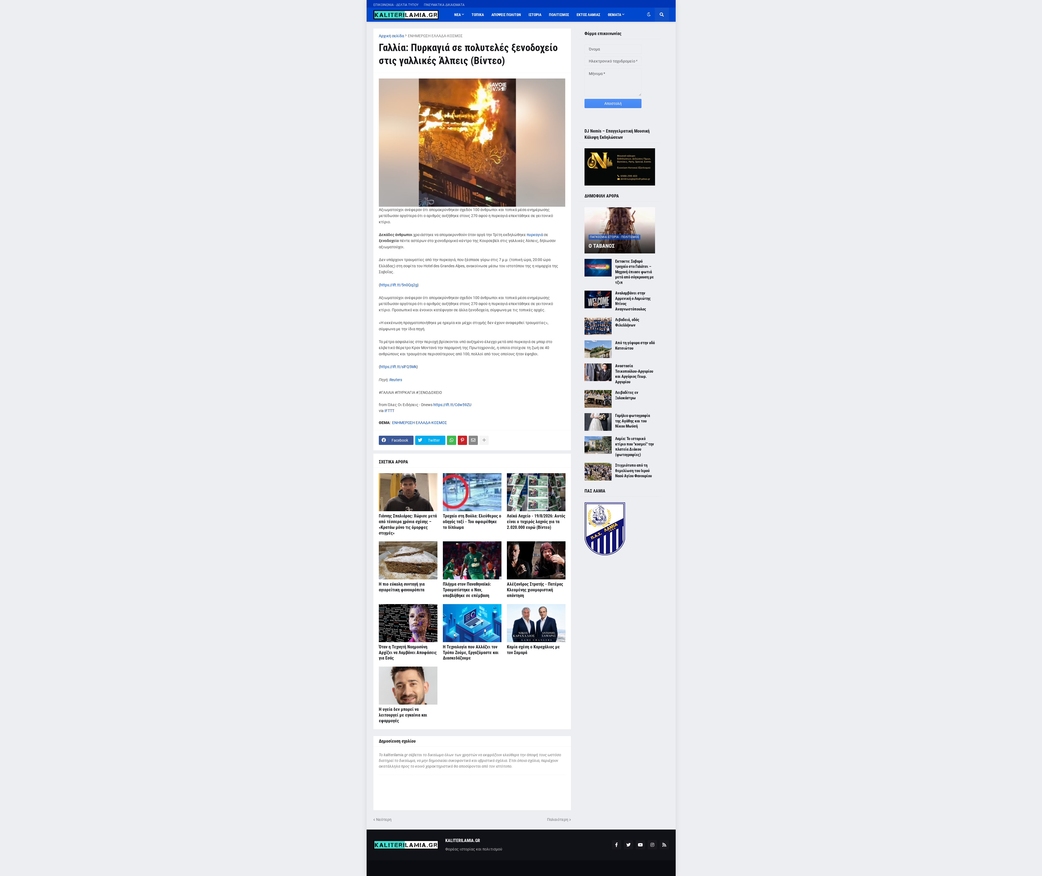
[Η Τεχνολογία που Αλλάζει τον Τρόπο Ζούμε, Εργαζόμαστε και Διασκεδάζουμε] (472, 623)
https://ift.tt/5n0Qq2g (398, 285)
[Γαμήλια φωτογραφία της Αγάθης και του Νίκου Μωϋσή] (598, 422)
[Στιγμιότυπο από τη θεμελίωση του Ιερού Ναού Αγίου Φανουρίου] (598, 472)
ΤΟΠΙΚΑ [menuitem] (478, 14)
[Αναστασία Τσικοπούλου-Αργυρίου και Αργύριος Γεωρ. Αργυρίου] (598, 372)
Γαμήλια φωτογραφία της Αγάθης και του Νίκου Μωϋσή (632, 421)
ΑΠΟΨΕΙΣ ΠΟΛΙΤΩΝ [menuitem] (506, 14)
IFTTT (389, 411)
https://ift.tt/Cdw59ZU (452, 405)
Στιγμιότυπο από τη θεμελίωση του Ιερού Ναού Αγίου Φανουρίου (633, 470)
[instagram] (652, 844)
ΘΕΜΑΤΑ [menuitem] (614, 14)
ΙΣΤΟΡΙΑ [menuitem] (535, 14)
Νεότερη (384, 819)
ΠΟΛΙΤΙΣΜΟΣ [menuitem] (559, 14)
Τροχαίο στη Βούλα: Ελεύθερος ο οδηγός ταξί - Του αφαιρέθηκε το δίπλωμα (472, 521)
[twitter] (628, 844)
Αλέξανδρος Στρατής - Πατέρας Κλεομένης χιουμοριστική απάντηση (535, 590)
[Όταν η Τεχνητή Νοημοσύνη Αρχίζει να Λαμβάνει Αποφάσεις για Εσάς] (408, 623)
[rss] (664, 844)
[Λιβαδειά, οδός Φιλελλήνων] (598, 326)
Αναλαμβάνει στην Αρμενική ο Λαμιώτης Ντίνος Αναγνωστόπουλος (633, 301)
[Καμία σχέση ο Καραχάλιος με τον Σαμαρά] (536, 623)
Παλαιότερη (557, 819)
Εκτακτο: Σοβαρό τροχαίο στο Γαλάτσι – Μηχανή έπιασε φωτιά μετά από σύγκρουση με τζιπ (634, 272)
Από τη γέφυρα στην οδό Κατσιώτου (635, 345)
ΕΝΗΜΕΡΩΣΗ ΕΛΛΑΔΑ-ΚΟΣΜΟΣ (435, 36)
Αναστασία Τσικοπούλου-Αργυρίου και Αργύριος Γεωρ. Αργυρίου (634, 373)
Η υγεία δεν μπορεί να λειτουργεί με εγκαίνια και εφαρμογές (403, 715)
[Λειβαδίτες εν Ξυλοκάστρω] (598, 399)
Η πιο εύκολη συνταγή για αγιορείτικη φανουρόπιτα (402, 587)
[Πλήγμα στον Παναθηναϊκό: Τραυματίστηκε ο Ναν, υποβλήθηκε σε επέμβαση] (472, 560)
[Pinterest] (462, 440)
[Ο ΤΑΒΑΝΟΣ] (619, 230)
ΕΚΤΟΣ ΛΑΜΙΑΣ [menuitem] (588, 14)
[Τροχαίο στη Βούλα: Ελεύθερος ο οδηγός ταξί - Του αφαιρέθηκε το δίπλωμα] (472, 492)
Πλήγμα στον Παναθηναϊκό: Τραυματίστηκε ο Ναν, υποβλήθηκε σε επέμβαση (467, 590)
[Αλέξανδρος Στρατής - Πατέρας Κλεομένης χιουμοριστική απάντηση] (536, 560)
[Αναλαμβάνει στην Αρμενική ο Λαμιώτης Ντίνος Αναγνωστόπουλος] (598, 299)
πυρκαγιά (535, 235)
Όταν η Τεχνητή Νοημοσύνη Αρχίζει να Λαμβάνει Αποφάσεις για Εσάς (408, 652)
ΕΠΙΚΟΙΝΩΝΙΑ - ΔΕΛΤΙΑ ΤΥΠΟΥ (395, 5)
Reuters (395, 380)
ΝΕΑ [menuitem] (457, 14)
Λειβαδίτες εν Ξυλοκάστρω (626, 395)
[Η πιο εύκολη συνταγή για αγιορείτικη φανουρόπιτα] (408, 560)
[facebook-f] (616, 844)
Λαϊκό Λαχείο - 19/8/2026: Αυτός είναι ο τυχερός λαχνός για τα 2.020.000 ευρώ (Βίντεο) (536, 521)
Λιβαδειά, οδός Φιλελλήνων (627, 322)
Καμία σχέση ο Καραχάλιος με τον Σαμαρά (533, 649)
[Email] (473, 440)
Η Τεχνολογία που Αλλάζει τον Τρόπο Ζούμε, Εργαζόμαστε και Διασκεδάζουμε (470, 652)
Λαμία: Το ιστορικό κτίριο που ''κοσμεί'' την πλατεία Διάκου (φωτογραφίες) (634, 446)
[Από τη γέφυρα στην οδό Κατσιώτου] (598, 349)
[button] (649, 15)
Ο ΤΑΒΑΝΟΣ (602, 246)
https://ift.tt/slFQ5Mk (398, 367)
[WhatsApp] (451, 440)
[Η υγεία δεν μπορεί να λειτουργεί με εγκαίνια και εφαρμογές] (408, 686)
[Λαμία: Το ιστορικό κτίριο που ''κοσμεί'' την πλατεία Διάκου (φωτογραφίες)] (598, 445)
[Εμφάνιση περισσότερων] (484, 440)
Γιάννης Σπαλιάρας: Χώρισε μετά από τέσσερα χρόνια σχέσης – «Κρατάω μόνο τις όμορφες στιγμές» (408, 524)
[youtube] (640, 844)
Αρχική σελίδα (391, 36)
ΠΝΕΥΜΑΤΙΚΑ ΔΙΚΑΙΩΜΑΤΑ (444, 5)
